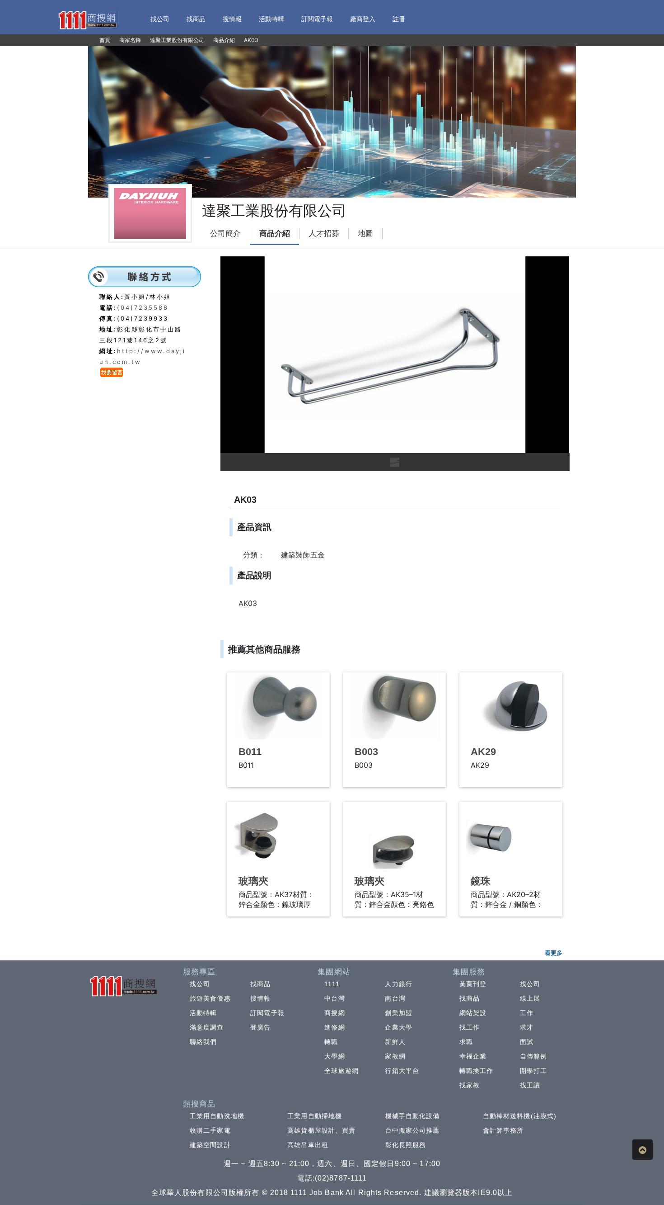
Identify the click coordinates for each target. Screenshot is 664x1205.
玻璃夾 (253, 881)
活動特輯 (203, 1012)
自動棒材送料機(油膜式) (519, 1116)
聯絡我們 (203, 1041)
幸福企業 (472, 1056)
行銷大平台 (402, 1070)
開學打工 (533, 1070)
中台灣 (334, 998)
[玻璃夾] (278, 835)
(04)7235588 (142, 307)
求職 (466, 1041)
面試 (526, 1041)
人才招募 (324, 233)
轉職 (331, 1041)
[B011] (278, 705)
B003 (366, 751)
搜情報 (260, 998)
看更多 (553, 952)
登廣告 (260, 1027)
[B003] (394, 705)
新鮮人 (395, 1041)
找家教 (469, 1085)
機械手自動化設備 (412, 1116)
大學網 (334, 1056)
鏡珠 (481, 881)
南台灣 (395, 998)
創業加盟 (398, 1012)
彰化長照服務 (405, 1144)
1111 (331, 984)
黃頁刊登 (472, 984)
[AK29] (510, 705)
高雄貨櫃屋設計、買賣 (321, 1130)
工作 (526, 1012)
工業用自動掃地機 (314, 1116)
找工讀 (530, 1085)
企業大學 (398, 1027)
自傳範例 (533, 1056)
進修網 (334, 1027)
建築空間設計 (210, 1144)
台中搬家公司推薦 (412, 1130)
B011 (250, 751)
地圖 (365, 233)
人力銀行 (398, 984)
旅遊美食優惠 (210, 998)
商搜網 (334, 1012)
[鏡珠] (510, 835)
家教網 (395, 1056)
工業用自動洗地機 (217, 1116)
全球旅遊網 (341, 1070)
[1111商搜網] (87, 19)
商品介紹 (274, 233)
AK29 (483, 751)
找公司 (200, 984)
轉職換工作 (476, 1070)
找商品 (260, 984)
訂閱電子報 (267, 1012)
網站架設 (472, 1012)
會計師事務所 (503, 1130)
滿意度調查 (207, 1027)
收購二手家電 (210, 1130)
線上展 (530, 998)
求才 (526, 1027)
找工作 (469, 1027)
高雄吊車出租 (307, 1144)
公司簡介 (225, 233)
